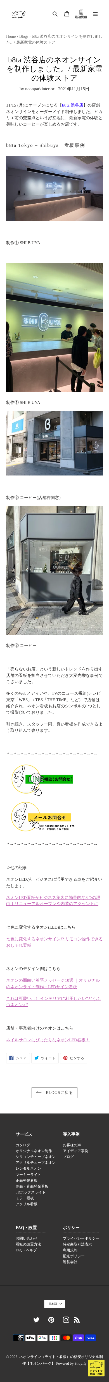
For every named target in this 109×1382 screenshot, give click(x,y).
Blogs (23, 36)
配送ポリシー (74, 1256)
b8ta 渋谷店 (72, 105)
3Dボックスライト (31, 1192)
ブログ (68, 1157)
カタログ (23, 1145)
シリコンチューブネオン (36, 1157)
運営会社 (70, 1262)
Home (11, 36)
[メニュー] (95, 14)
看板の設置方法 (28, 1244)
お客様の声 (72, 1145)
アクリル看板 (26, 1204)
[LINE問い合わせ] (42, 795)
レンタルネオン (28, 1169)
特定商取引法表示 (77, 1244)
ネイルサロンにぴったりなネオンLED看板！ (48, 1040)
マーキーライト (28, 1175)
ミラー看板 (25, 1198)
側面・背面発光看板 (32, 1186)
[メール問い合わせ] (44, 832)
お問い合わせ (26, 1238)
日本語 (53, 1303)
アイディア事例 (75, 1151)
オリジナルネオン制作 (34, 1151)
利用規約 (70, 1250)
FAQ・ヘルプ (26, 1250)
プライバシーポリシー (81, 1238)
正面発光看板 (26, 1181)
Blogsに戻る (58, 1093)
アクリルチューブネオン (36, 1163)
